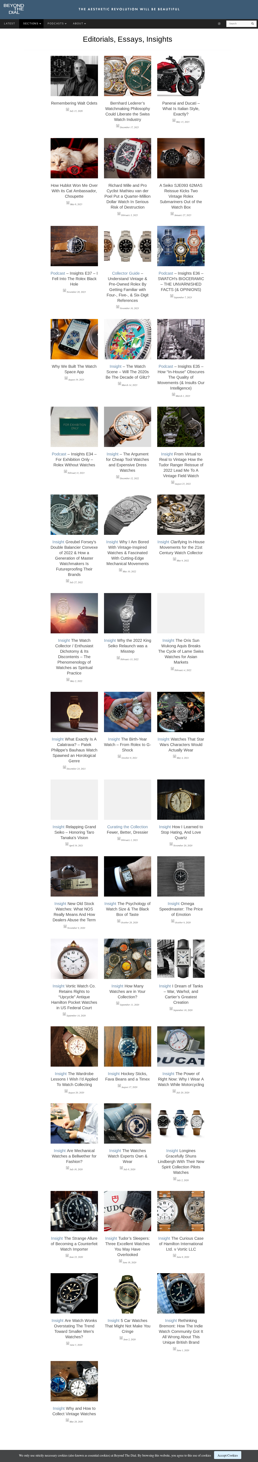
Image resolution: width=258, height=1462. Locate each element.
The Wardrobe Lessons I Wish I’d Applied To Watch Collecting (74, 1079)
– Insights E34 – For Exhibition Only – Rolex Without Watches (74, 459)
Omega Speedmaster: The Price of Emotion (181, 909)
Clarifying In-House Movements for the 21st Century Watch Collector (181, 547)
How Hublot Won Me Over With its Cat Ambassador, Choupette (74, 190)
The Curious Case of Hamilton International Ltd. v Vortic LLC (181, 1243)
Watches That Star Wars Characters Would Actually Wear (181, 744)
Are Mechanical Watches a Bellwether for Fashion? (74, 1156)
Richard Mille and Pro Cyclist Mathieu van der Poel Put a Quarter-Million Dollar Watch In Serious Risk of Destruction (127, 196)
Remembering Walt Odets (74, 103)
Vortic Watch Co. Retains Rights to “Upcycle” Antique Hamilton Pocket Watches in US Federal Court (74, 997)
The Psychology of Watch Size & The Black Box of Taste (127, 909)
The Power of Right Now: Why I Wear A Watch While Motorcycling (181, 1079)
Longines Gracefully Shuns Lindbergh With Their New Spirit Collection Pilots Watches (181, 1161)
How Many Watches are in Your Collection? (127, 991)
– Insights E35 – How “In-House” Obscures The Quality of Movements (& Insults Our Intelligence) (181, 377)
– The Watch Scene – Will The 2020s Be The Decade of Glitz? (128, 371)
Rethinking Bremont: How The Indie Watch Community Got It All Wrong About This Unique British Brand (181, 1331)
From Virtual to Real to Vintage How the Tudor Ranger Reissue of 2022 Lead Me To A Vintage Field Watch (181, 465)
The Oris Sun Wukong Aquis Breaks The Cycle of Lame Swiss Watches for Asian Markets (181, 651)
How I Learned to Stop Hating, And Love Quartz (181, 832)
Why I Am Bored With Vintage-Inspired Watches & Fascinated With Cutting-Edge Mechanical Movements (127, 553)
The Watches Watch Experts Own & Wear (127, 1156)
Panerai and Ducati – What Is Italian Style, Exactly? (181, 108)
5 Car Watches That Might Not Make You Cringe (127, 1326)
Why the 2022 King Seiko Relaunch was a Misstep (127, 646)
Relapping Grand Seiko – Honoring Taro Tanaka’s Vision (74, 832)
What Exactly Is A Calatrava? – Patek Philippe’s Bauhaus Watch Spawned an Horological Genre (74, 750)
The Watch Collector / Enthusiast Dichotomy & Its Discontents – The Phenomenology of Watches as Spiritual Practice (74, 656)
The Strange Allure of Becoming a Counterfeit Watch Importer (74, 1243)
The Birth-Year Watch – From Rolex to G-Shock (127, 744)
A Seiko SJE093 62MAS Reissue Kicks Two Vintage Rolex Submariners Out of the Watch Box (180, 196)
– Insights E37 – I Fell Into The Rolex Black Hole (74, 278)
